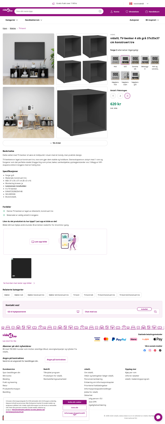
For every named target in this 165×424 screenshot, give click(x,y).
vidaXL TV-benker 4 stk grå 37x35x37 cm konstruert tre (135, 40)
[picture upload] (68, 242)
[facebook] (145, 350)
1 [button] (113, 96)
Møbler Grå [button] (18, 295)
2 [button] (120, 96)
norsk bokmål (139, 4)
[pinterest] (155, 350)
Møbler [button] (7, 295)
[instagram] (150, 350)
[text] (115, 104)
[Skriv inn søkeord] (100, 11)
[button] (64, 3)
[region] (46, 409)
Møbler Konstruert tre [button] (36, 295)
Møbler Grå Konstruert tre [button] (59, 295)
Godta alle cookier (74, 402)
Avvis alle (74, 408)
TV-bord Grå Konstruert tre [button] (130, 295)
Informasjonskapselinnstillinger (97, 389)
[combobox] (58, 11)
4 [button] (127, 96)
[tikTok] (160, 350)
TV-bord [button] (76, 295)
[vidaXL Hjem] (8, 10)
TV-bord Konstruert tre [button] (106, 295)
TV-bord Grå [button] (88, 295)
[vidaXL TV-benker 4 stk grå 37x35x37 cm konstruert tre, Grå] (28, 59)
